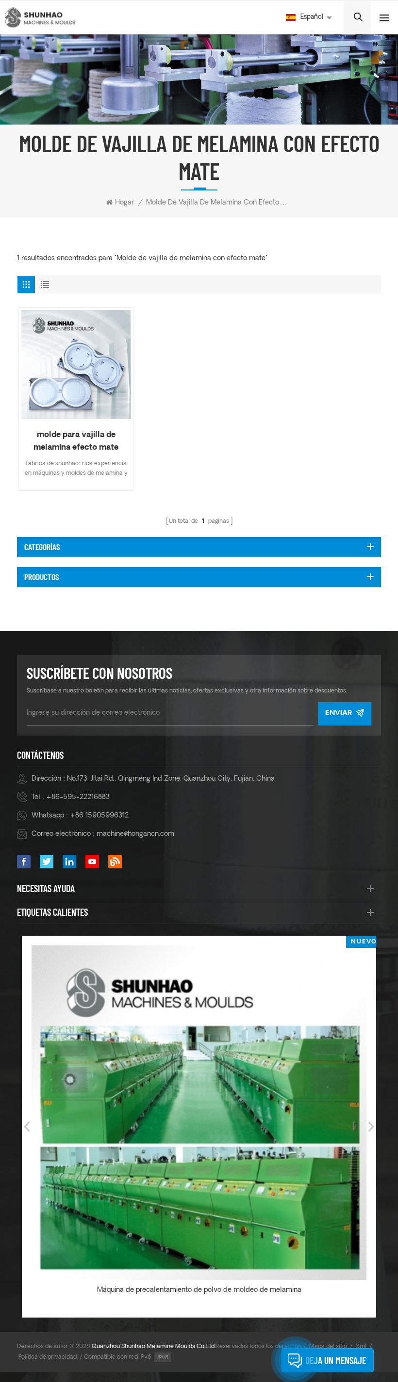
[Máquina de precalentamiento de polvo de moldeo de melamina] (199, 1112)
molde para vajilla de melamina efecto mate (75, 441)
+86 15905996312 (99, 815)
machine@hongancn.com (135, 834)
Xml (361, 1347)
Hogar (124, 202)
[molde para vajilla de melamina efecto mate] (76, 364)
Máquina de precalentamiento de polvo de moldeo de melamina (199, 1290)
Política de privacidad (47, 1357)
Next (371, 1126)
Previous (26, 1126)
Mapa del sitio (328, 1347)
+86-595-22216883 (78, 797)
